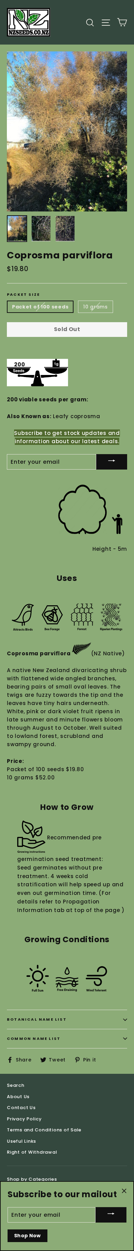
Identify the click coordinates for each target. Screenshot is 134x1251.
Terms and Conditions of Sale (44, 1130)
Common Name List (33, 1038)
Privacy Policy (24, 1119)
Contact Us (21, 1107)
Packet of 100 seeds (40, 306)
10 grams (95, 306)
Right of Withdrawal (32, 1152)
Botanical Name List (37, 1019)
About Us (18, 1096)
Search (15, 1085)
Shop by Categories (32, 1179)
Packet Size (23, 294)
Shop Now (27, 1235)
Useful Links (21, 1141)
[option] (67, 131)
